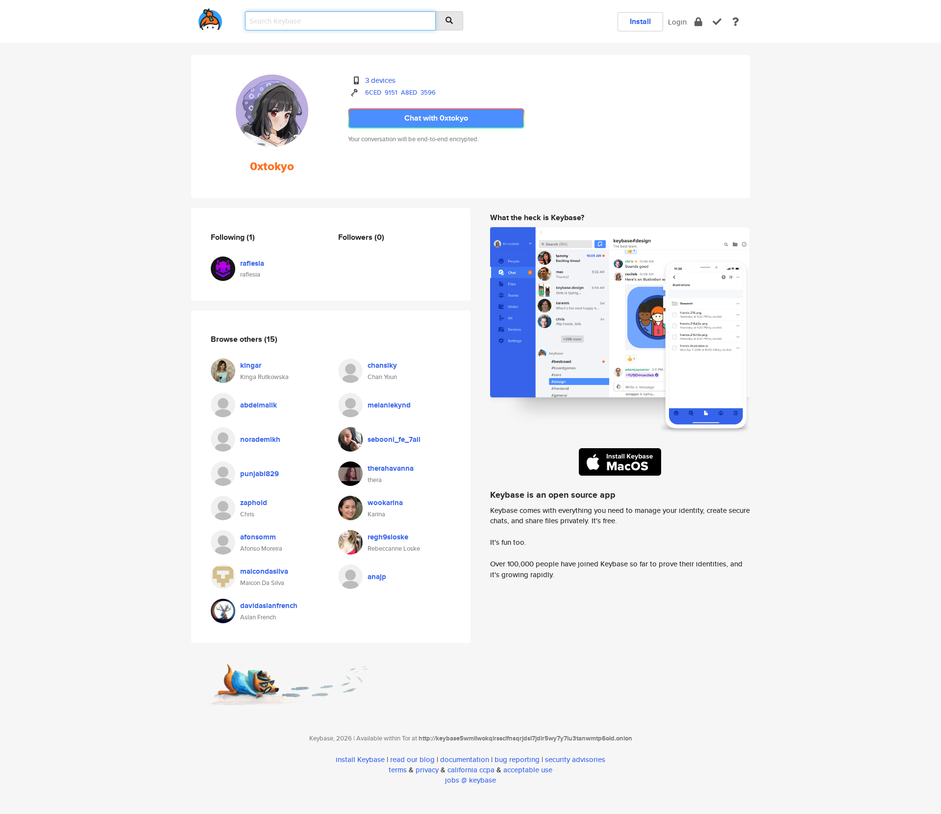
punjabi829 (259, 473)
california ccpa (471, 769)
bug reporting (517, 759)
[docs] (735, 22)
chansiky (382, 365)
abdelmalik (258, 405)
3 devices (380, 80)
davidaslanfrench (268, 605)
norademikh (260, 439)
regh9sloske (388, 537)
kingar (250, 365)
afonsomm (258, 537)
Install (640, 21)
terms (398, 769)
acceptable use (527, 769)
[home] (210, 17)
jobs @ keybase (470, 780)
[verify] (717, 22)
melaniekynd (389, 405)
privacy (427, 769)
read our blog (412, 759)
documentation (464, 759)
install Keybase (360, 759)
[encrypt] (698, 22)
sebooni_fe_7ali (394, 439)
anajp (377, 576)
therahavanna (391, 468)
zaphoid (253, 502)
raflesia (252, 263)
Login (677, 22)
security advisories (575, 759)
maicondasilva (264, 571)
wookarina (385, 502)
